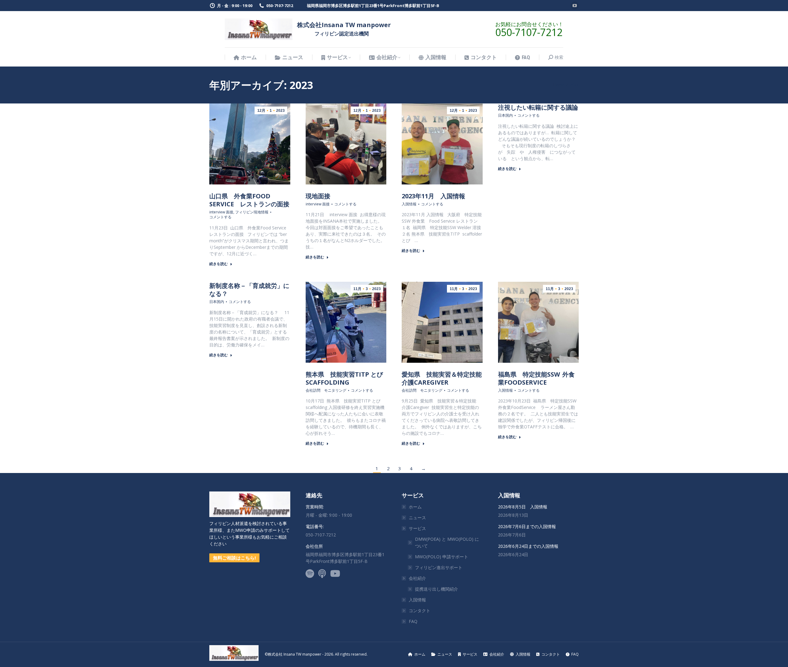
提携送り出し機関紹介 (436, 589)
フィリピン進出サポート (438, 567)
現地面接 (318, 196)
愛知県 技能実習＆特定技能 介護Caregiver (445, 378)
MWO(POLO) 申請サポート (441, 557)
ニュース (417, 517)
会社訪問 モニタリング (326, 390)
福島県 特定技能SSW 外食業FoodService (536, 378)
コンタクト (419, 610)
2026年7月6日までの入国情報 (527, 526)
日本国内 (505, 115)
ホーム (415, 507)
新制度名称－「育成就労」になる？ (249, 289)
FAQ (413, 621)
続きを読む (218, 263)
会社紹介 (417, 578)
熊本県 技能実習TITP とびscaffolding (344, 378)
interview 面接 (221, 212)
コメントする (220, 217)
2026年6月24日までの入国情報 (528, 546)
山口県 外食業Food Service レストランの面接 (249, 200)
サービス (417, 528)
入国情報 (409, 204)
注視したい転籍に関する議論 (538, 107)
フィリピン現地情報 (251, 212)
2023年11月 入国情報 (433, 196)
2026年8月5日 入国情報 (522, 507)
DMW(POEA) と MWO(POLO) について (447, 542)
